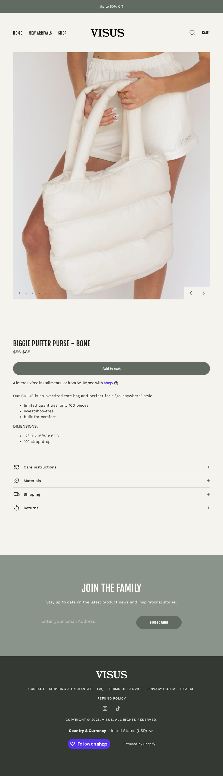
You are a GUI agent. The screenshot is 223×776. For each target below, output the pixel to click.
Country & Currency (87, 730)
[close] (192, 32)
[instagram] (105, 708)
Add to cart (111, 368)
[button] (190, 293)
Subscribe (159, 622)
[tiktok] (118, 708)
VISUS (107, 720)
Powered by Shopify (139, 744)
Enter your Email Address (65, 612)
